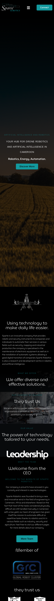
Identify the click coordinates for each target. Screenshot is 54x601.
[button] (28, 8)
